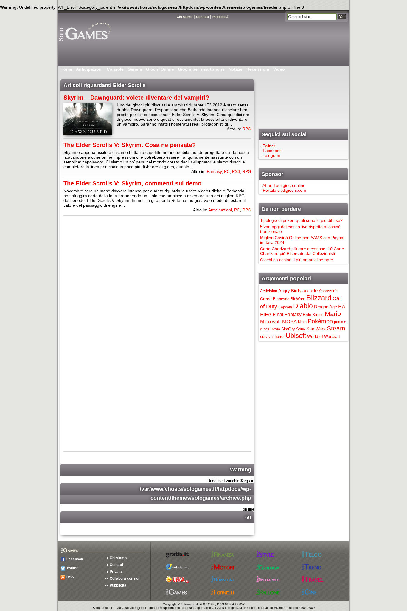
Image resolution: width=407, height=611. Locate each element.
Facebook (272, 150)
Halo (307, 314)
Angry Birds (289, 290)
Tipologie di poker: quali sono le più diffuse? (301, 220)
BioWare (298, 299)
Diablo (303, 306)
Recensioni (257, 69)
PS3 (236, 171)
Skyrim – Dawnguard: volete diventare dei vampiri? (136, 97)
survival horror (272, 336)
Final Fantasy (287, 314)
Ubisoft (296, 335)
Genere (135, 69)
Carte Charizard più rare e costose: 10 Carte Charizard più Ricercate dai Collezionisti (302, 251)
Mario (333, 314)
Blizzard (318, 298)
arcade (310, 290)
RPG (246, 128)
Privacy (116, 572)
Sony (300, 329)
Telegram (271, 155)
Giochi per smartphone (201, 69)
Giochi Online (160, 69)
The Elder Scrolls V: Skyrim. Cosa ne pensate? (129, 145)
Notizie (236, 69)
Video (279, 69)
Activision (268, 291)
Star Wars (316, 328)
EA (341, 307)
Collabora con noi (124, 578)
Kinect (318, 315)
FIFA (265, 314)
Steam (336, 328)
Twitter (269, 145)
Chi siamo (118, 558)
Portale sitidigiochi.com (284, 190)
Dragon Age (325, 306)
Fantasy (214, 171)
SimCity (288, 329)
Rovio (275, 329)
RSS (70, 577)
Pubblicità (118, 585)
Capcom (285, 307)
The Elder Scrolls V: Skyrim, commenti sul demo (132, 183)
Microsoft (270, 321)
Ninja (302, 322)
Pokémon (320, 321)
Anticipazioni (89, 69)
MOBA (289, 321)
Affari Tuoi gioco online (283, 185)
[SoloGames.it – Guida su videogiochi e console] (92, 43)
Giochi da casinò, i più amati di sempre (296, 259)
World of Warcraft (323, 336)
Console (115, 69)
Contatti (116, 565)
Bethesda (281, 299)
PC (227, 171)
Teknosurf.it (189, 604)
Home (66, 69)
